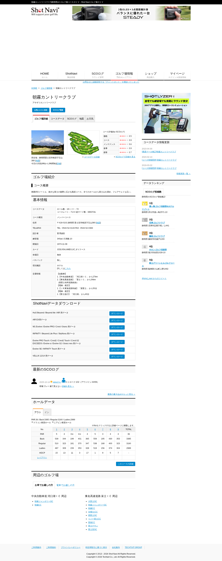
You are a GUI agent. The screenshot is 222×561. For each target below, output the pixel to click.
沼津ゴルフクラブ (157, 223)
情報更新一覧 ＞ (183, 173)
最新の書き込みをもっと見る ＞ (121, 394)
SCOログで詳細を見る (125, 157)
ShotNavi (71, 75)
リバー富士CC (94, 519)
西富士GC (92, 515)
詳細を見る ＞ (68, 386)
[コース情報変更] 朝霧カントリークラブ (159, 160)
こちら (68, 268)
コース (57, 118)
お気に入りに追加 (40, 110)
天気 (90, 118)
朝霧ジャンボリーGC (44, 501)
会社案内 (116, 547)
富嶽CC (91, 522)
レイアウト (42, 457)
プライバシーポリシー (70, 547)
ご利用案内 (36, 547)
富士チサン (93, 526)
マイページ (177, 75)
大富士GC (92, 501)
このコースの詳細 (125, 464)
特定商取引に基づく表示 (96, 547)
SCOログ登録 (58, 110)
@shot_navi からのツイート (154, 278)
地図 (81, 118)
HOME (44, 75)
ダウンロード (117, 313)
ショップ (151, 75)
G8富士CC (93, 512)
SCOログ (98, 75)
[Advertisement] (111, 45)
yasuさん (57, 382)
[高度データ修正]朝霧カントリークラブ (159, 152)
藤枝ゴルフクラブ (157, 236)
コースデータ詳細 (92, 157)
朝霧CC (38, 505)
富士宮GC (92, 529)
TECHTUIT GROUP (133, 547)
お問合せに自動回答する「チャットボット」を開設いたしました (111, 82)
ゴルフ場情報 (124, 75)
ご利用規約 (51, 547)
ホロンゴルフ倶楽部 (158, 249)
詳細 (41, 118)
